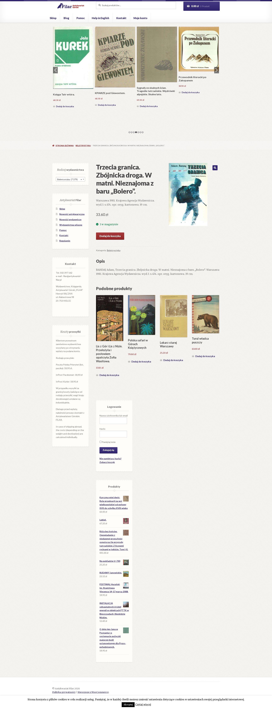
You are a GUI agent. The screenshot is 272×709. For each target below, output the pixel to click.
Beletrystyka (83, 145)
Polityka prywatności (63, 692)
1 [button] (129, 132)
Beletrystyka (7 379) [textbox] (69, 179)
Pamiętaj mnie (109, 442)
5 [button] (138, 132)
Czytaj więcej (143, 704)
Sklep (53, 18)
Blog (66, 18)
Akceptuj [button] (128, 704)
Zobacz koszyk (107, 462)
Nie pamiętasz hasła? (110, 458)
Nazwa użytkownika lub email (113, 415)
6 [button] (140, 132)
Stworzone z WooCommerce (93, 692)
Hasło (102, 428)
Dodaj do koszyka (65, 92)
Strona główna (65, 145)
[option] (73, 61)
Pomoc (80, 18)
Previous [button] (55, 70)
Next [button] (216, 70)
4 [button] (136, 132)
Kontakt (121, 18)
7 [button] (142, 132)
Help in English (100, 18)
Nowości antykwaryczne (72, 214)
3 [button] (134, 132)
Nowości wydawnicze (70, 219)
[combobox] (70, 179)
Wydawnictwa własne (70, 224)
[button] (215, 167)
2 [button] (131, 132)
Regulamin (64, 240)
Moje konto (140, 18)
